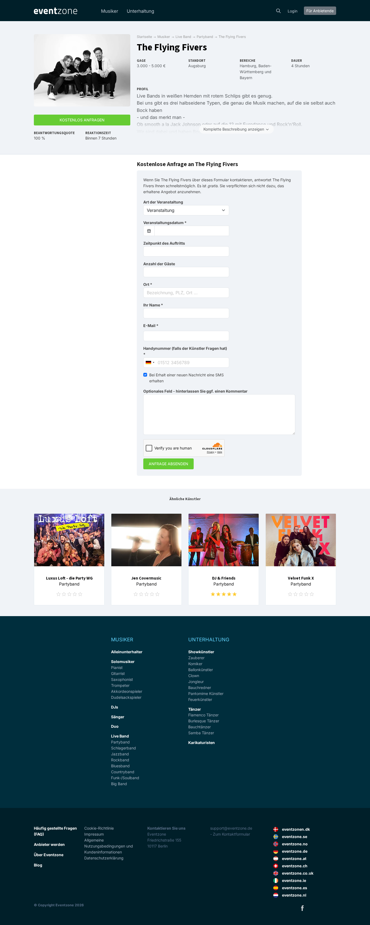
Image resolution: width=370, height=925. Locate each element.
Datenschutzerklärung (104, 858)
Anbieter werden (49, 844)
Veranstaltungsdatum (165, 222)
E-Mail (150, 325)
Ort (147, 284)
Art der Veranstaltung (163, 202)
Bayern (246, 77)
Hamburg (248, 65)
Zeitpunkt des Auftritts (164, 243)
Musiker (109, 11)
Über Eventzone (48, 854)
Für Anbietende (320, 10)
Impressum (94, 834)
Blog (38, 865)
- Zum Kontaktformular (230, 834)
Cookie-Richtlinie (99, 828)
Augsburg (197, 65)
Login (292, 11)
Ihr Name (153, 305)
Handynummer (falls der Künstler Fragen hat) (185, 351)
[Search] (278, 10)
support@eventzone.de (231, 828)
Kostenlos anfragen (82, 120)
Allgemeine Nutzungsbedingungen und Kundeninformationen (108, 846)
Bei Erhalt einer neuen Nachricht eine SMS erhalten (186, 378)
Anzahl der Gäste (159, 263)
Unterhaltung (140, 11)
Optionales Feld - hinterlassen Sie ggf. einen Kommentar (195, 391)
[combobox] (186, 292)
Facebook (302, 908)
